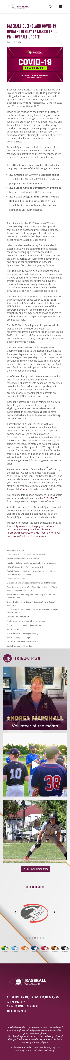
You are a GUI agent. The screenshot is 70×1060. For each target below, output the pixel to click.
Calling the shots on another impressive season (25, 625)
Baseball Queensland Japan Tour (20, 646)
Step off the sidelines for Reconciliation (22, 642)
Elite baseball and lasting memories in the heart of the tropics (31, 583)
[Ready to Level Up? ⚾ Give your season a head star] (35, 765)
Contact (24, 489)
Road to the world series (16, 578)
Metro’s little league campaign (18, 637)
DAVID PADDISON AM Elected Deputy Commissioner (28, 554)
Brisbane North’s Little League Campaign (23, 633)
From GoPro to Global (15, 550)
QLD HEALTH (50, 498)
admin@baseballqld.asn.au (24, 1006)
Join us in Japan (13, 629)
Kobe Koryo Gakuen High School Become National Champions (31, 563)
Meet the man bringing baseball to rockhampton (26, 621)
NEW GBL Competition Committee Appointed (25, 567)
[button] (16, 912)
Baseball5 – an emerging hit (18, 617)
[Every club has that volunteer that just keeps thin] (35, 698)
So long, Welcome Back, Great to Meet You (23, 559)
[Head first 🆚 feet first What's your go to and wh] (35, 831)
